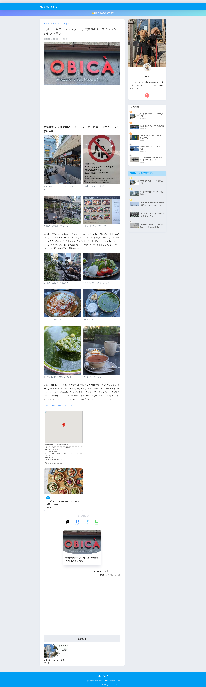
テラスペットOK (114, 575)
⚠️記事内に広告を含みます (103, 13)
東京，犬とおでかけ (112, 571)
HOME (104, 676)
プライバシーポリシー (112, 681)
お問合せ (90, 681)
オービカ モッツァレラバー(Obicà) (58, 406)
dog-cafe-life (48, 6)
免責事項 (98, 681)
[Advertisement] (82, 104)
